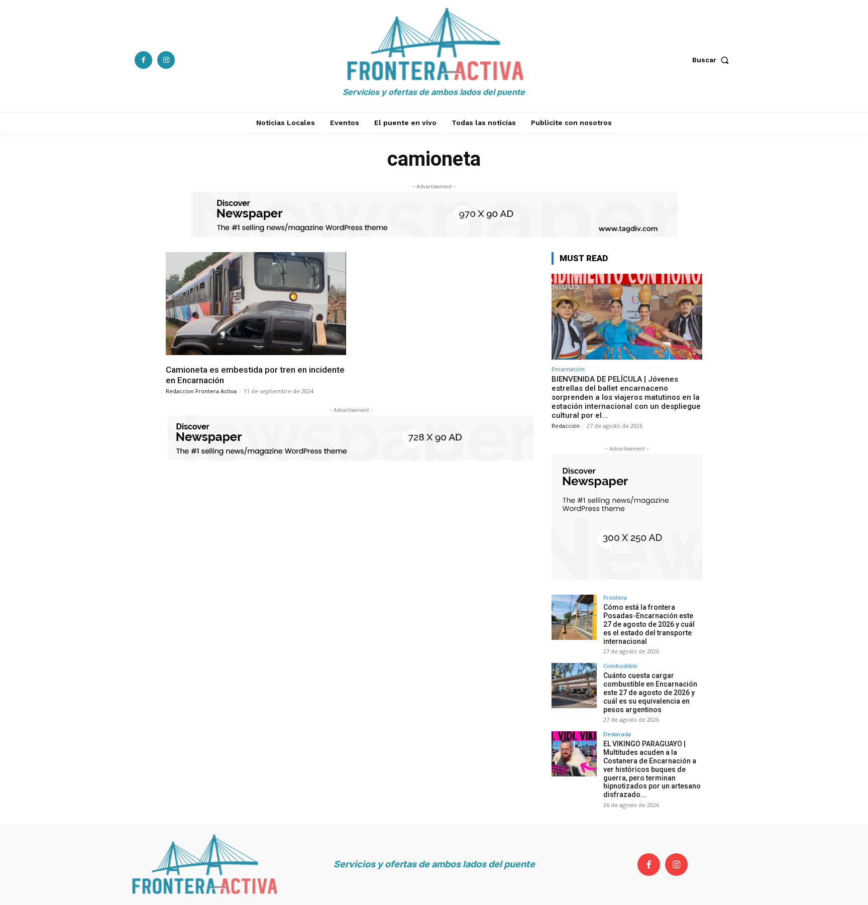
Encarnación (568, 369)
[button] (712, 59)
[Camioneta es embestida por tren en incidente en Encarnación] (256, 303)
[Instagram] (166, 60)
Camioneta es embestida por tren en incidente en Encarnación (255, 375)
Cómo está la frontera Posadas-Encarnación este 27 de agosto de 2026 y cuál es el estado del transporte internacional (649, 624)
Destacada (617, 734)
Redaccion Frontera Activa (201, 391)
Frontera (615, 597)
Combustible (620, 665)
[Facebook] (143, 60)
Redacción (566, 425)
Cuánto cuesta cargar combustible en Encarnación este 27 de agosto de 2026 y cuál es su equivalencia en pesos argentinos (650, 692)
